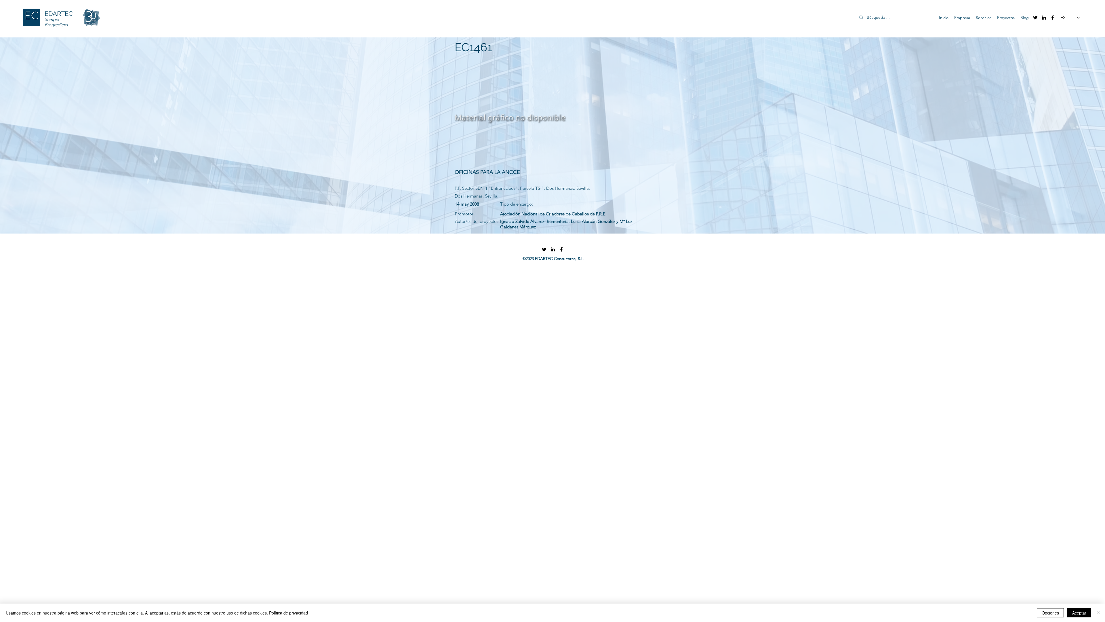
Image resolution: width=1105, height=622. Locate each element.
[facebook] (1053, 17)
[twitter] (1035, 17)
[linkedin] (1044, 17)
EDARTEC (59, 13)
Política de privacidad (288, 613)
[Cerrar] (1098, 612)
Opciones (1050, 613)
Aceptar (1079, 613)
